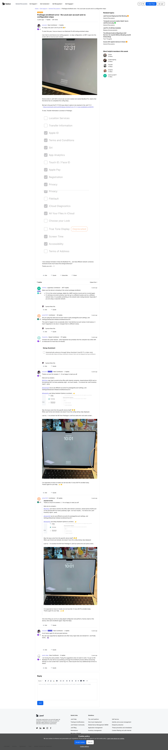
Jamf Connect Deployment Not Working (115, 16)
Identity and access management (121, 722)
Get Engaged (69, 4)
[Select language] (143, 4)
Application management (95, 727)
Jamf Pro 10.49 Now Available (112, 28)
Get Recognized (57, 4)
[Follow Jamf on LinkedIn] (40, 728)
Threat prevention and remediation (122, 727)
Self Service (115, 719)
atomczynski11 (112, 75)
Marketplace (74, 730)
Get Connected (44, 4)
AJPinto (44, 287)
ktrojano (110, 69)
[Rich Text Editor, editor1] (67, 691)
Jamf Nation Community (78, 725)
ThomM (110, 64)
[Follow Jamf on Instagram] (47, 728)
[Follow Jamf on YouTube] (44, 728)
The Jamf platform (93, 719)
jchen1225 (45, 315)
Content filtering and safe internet (121, 730)
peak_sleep (45, 655)
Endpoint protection (117, 725)
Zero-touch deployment (95, 722)
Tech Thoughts (107, 39)
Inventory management (95, 730)
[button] (151, 4)
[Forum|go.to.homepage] (6, 4)
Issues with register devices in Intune (114, 42)
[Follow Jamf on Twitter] (37, 728)
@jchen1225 (45, 387)
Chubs (110, 54)
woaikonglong (112, 59)
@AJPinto (45, 380)
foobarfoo (45, 337)
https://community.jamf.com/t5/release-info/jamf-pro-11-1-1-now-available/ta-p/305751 (68, 107)
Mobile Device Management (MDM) (98, 725)
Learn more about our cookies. (115, 738)
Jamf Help (74, 719)
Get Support (33, 4)
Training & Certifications (77, 722)
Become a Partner (76, 733)
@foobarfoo (45, 393)
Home (36, 8)
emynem (44, 25)
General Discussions (21, 4)
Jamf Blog (73, 727)
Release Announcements (110, 30)
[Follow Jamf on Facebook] (51, 728)
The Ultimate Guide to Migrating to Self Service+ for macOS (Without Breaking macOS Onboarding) (117, 34)
